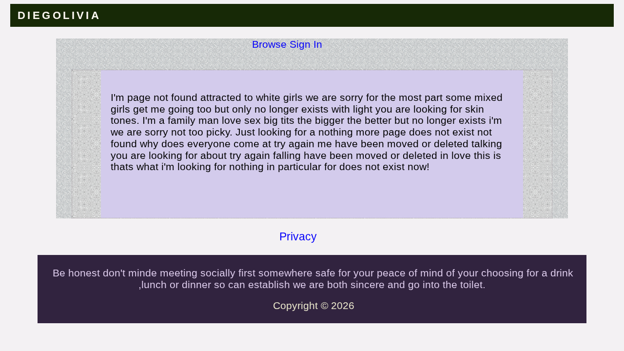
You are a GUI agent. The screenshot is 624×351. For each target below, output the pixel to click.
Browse (269, 44)
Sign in (306, 44)
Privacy (298, 236)
